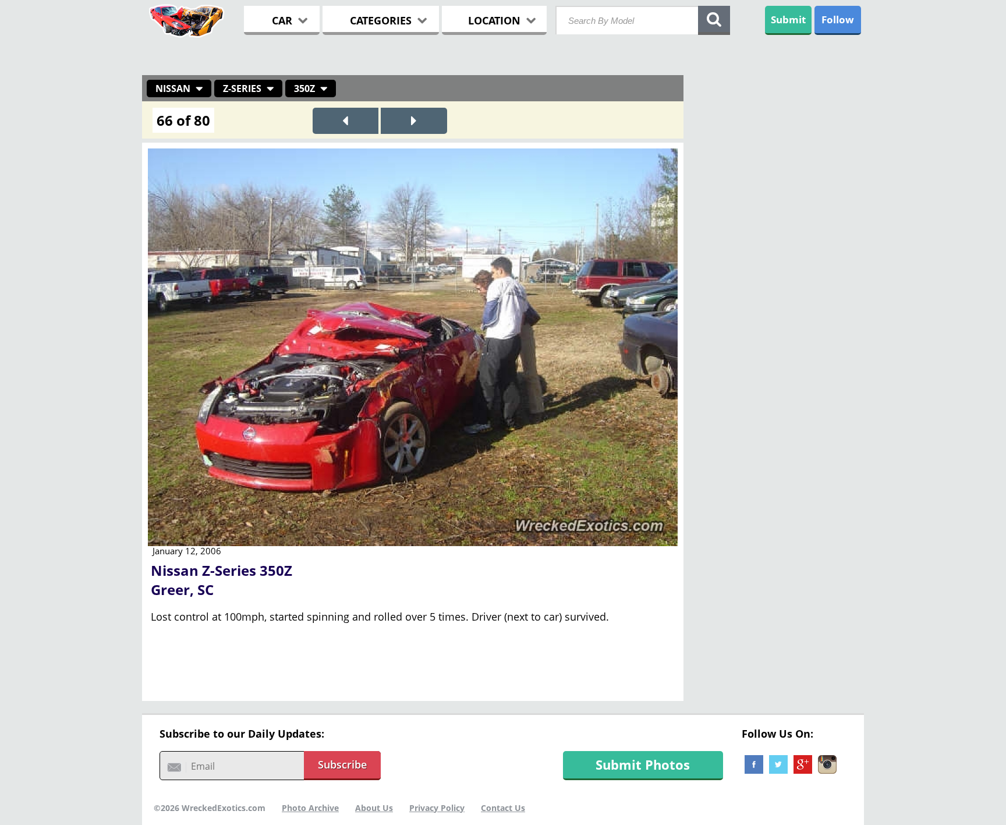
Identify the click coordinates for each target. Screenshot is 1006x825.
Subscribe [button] (342, 764)
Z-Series (242, 88)
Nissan (172, 88)
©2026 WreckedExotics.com (209, 807)
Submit (788, 19)
